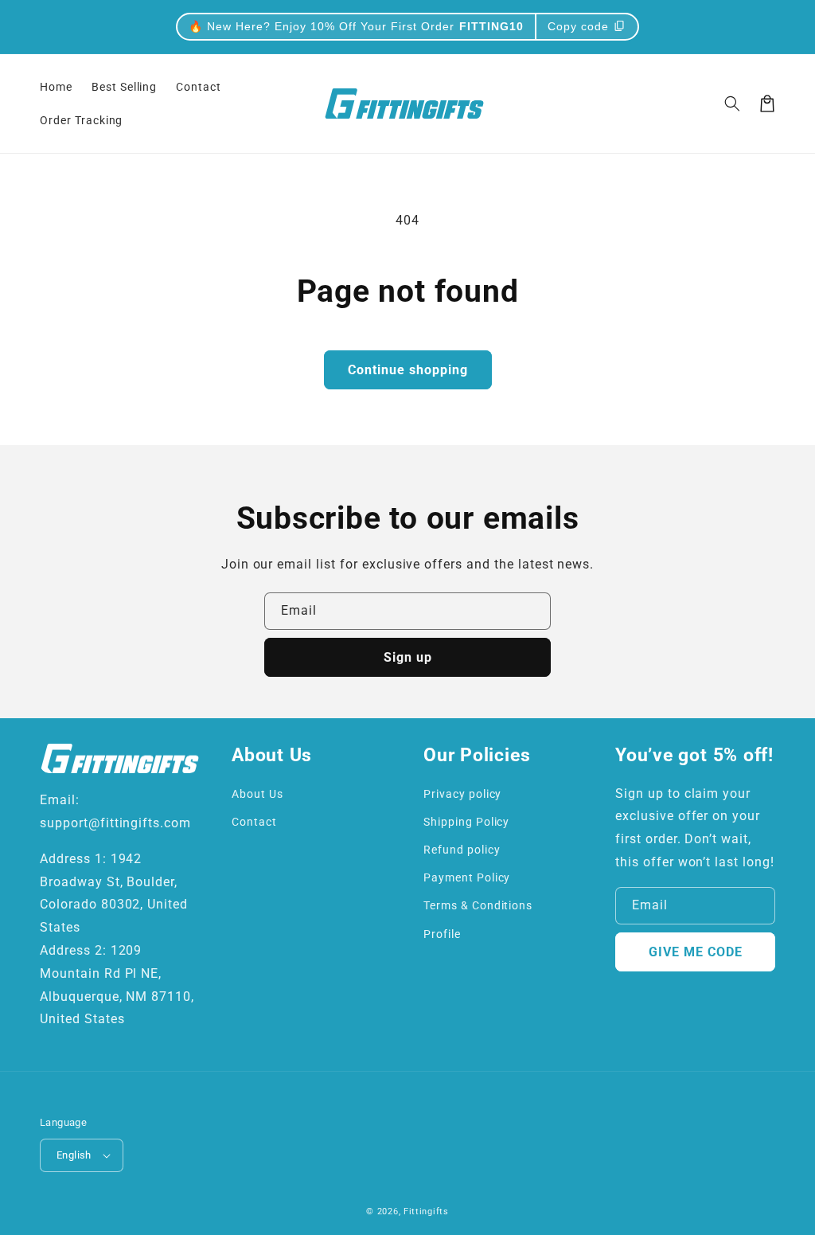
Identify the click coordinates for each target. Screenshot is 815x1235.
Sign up (408, 657)
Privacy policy (462, 794)
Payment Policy (466, 877)
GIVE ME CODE (696, 951)
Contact (254, 821)
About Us (257, 794)
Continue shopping (408, 369)
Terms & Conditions (477, 905)
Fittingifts (426, 1211)
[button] (732, 103)
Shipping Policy (466, 821)
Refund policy (461, 849)
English (74, 1155)
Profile (442, 934)
